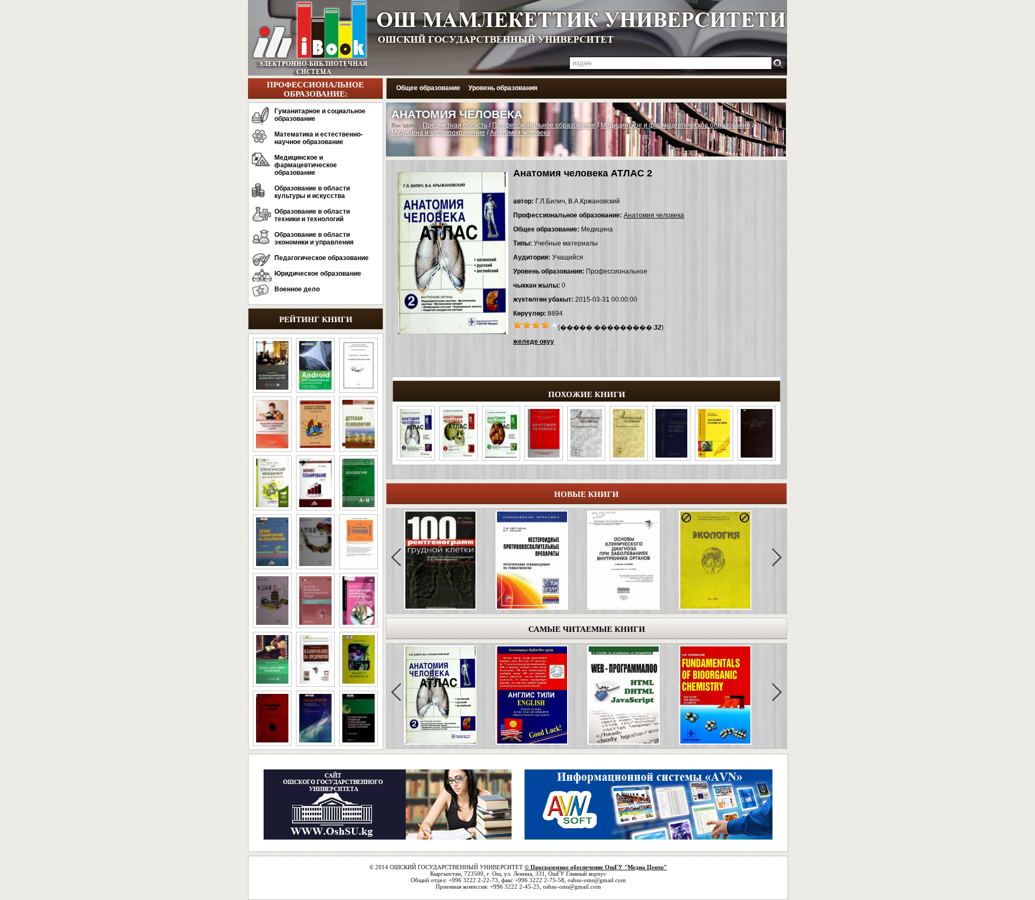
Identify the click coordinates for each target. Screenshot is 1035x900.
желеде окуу (533, 341)
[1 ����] (517, 324)
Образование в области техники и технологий (312, 215)
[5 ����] (554, 324)
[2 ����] (527, 324)
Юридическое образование (317, 273)
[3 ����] (536, 324)
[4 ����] (545, 324)
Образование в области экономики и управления (314, 238)
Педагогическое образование (321, 258)
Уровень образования (502, 88)
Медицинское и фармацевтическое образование (305, 165)
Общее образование (428, 88)
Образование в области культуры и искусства (312, 192)
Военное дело (297, 289)
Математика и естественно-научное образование (318, 138)
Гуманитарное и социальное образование (319, 114)
